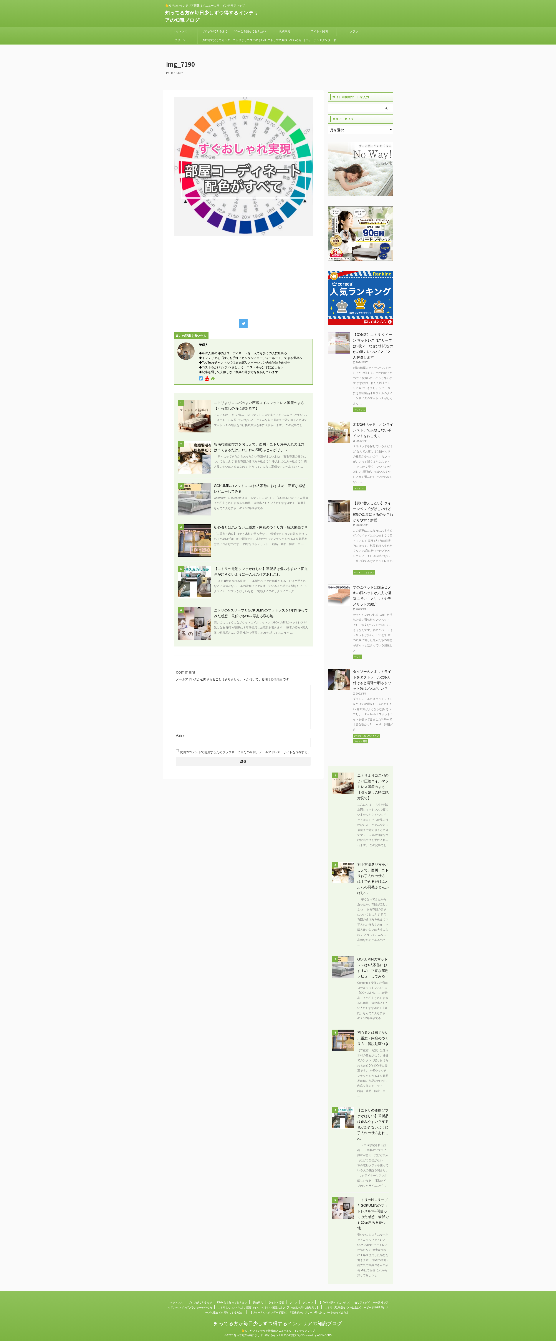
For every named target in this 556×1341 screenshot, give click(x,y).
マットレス (180, 31)
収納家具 (284, 31)
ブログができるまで (215, 31)
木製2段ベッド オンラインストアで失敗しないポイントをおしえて (373, 430)
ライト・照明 (319, 31)
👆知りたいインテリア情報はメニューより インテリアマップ (278, 1330)
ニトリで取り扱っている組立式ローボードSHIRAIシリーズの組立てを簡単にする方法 (284, 41)
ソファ (354, 31)
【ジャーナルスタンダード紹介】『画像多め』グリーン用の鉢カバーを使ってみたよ (319, 41)
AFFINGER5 (324, 1335)
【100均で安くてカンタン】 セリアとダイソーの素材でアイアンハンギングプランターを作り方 (215, 41)
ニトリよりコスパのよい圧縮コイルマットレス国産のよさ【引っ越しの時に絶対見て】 (250, 41)
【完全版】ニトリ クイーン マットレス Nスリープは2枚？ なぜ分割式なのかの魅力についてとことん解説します (373, 346)
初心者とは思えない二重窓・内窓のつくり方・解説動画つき (261, 527)
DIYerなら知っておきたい (249, 31)
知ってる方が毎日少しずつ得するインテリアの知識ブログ (278, 1323)
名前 (180, 735)
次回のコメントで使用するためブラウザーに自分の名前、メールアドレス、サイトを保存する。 (245, 752)
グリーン (180, 40)
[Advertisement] (243, 276)
